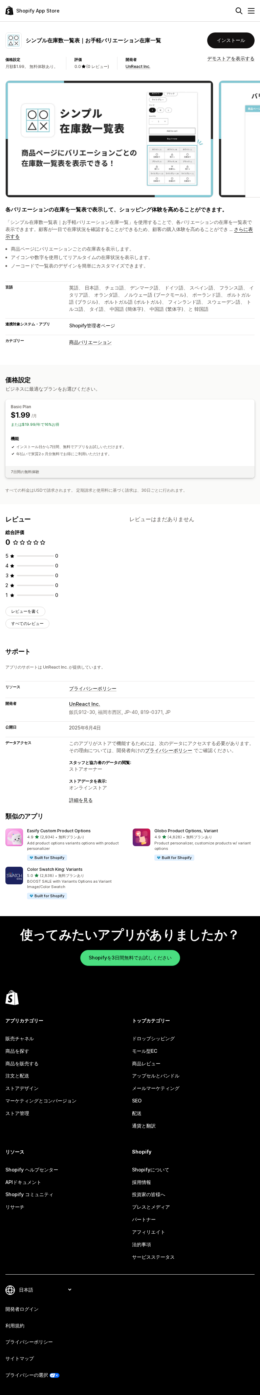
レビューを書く (25, 611)
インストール (231, 40)
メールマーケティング (155, 1088)
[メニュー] (251, 10)
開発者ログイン (22, 1309)
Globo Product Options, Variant (186, 830)
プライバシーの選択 (26, 1375)
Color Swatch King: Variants (55, 869)
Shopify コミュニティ (29, 1194)
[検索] (239, 10)
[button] (66, 845)
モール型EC (144, 1051)
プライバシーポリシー (92, 688)
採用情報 (141, 1182)
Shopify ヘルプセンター (31, 1169)
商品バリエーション (90, 342)
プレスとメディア (151, 1207)
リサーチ (14, 1207)
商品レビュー (146, 1063)
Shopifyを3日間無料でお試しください (130, 957)
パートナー (144, 1219)
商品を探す (17, 1051)
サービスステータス (153, 1257)
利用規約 (14, 1325)
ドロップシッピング (153, 1038)
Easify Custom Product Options (59, 830)
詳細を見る (81, 800)
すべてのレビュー (27, 623)
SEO (137, 1100)
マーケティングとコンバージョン (41, 1100)
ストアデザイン (22, 1088)
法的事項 (141, 1244)
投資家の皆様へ (148, 1194)
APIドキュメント (23, 1182)
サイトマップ (19, 1358)
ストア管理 (17, 1113)
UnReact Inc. (138, 66)
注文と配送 (17, 1075)
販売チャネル (19, 1038)
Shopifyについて (150, 1169)
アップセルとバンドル (155, 1075)
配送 (137, 1113)
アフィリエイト (148, 1232)
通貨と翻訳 (144, 1126)
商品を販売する (22, 1063)
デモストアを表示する (231, 58)
